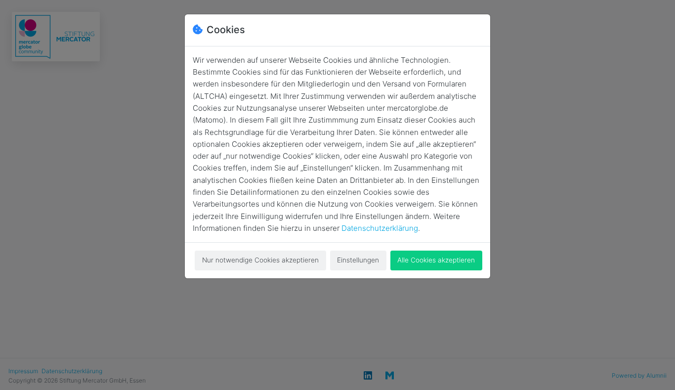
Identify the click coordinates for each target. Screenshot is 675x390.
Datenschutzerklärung (379, 228)
